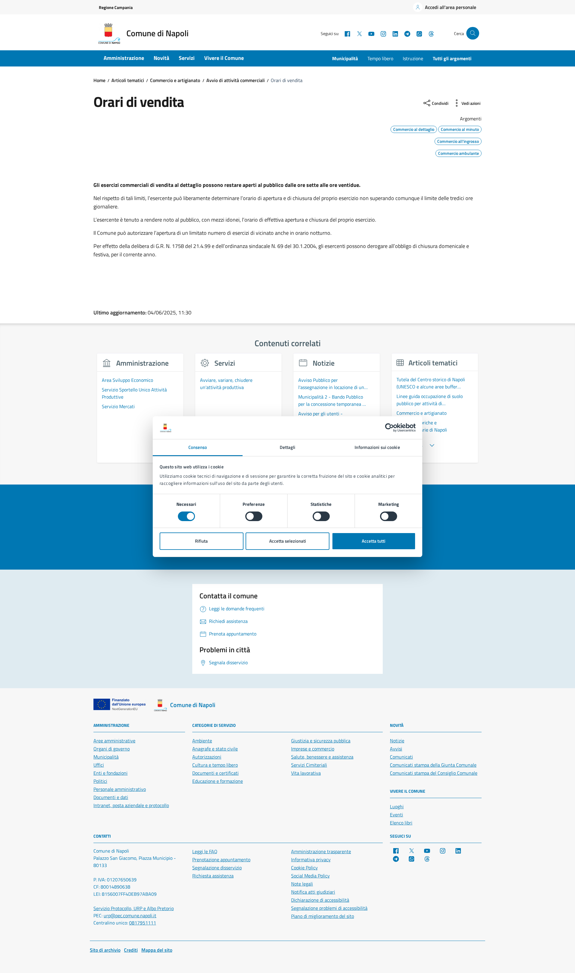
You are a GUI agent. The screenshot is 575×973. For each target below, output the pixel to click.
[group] (140, 411)
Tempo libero (380, 58)
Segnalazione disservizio (217, 867)
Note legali (302, 883)
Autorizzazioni (206, 756)
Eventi (396, 814)
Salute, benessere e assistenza (322, 756)
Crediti (131, 950)
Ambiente (202, 740)
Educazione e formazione (217, 781)
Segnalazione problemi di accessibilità (329, 908)
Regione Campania (116, 7)
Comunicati (401, 756)
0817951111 (142, 922)
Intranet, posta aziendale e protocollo (131, 805)
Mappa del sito (156, 950)
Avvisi (396, 748)
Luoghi (397, 806)
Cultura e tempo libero (215, 764)
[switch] (253, 516)
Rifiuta (201, 541)
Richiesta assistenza (213, 875)
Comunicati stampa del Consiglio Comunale (433, 773)
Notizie (397, 740)
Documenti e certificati (215, 773)
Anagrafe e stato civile (215, 748)
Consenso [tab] (197, 447)
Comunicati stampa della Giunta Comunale (433, 764)
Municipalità (345, 58)
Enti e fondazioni (110, 773)
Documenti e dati (110, 797)
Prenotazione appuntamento (221, 859)
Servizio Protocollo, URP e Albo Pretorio (133, 908)
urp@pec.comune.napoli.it (130, 915)
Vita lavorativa (306, 773)
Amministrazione (124, 58)
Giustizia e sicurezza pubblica (320, 740)
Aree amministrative (114, 740)
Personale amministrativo (119, 789)
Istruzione (413, 58)
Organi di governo (111, 748)
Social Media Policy (310, 875)
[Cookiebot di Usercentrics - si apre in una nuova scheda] (389, 427)
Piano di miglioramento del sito (322, 916)
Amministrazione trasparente (321, 851)
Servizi (187, 58)
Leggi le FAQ (204, 851)
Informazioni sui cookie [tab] (377, 447)
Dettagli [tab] (288, 447)
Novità (161, 58)
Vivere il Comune (224, 58)
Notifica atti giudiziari (313, 891)
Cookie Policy (304, 867)
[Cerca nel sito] (472, 33)
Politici (100, 781)
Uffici (98, 764)
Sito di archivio (105, 950)
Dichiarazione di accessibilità (320, 900)
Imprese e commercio (312, 748)
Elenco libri (401, 822)
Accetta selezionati (287, 541)
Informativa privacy (311, 859)
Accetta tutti (373, 541)
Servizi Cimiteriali (309, 764)
